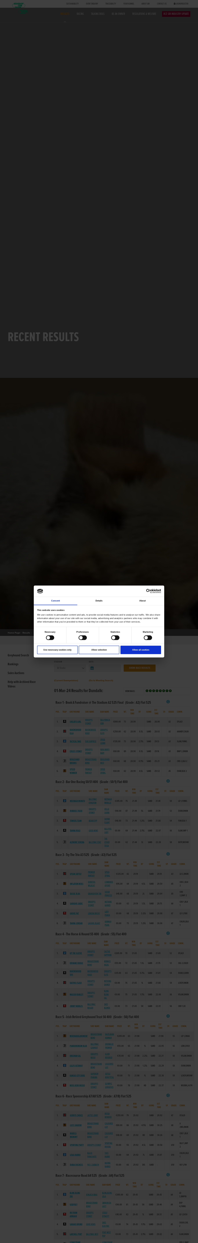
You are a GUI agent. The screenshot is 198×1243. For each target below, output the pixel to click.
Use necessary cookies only (57, 650)
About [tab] (142, 600)
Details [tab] (99, 600)
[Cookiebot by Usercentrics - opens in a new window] (148, 591)
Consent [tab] (55, 600)
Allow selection (99, 650)
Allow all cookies (140, 650)
